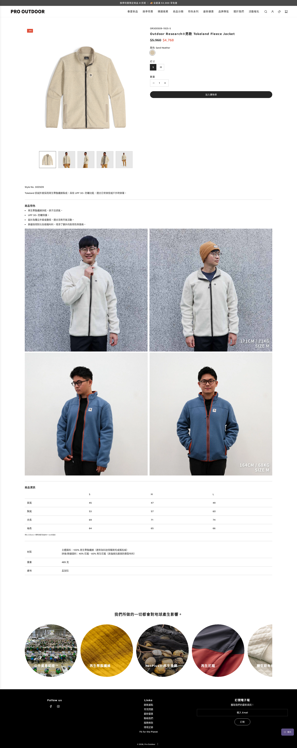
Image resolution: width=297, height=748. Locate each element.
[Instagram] (58, 706)
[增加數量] (165, 83)
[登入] (272, 11)
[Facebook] (50, 706)
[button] (27, 87)
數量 (152, 76)
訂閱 (242, 721)
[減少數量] (153, 83)
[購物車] (286, 11)
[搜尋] (265, 11)
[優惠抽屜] (279, 11)
